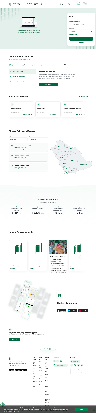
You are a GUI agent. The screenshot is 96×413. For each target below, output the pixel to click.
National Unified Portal (46, 369)
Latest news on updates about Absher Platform (20, 235)
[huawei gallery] (83, 310)
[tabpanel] (48, 77)
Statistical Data (35, 382)
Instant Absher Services (21, 56)
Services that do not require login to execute (19, 59)
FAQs (40, 372)
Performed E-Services (37, 208)
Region (10, 136)
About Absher (19, 4)
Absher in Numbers (48, 199)
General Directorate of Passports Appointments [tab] (23, 82)
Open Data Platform (46, 385)
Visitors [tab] (36, 64)
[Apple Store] (61, 310)
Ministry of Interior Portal (46, 364)
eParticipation (29, 3)
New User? (81, 42)
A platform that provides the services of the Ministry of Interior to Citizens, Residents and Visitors (18, 363)
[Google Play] (72, 310)
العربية (63, 4)
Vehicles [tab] (26, 64)
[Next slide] (80, 110)
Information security (35, 385)
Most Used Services (18, 96)
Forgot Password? (73, 34)
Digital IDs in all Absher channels (16, 208)
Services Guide (36, 4)
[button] (28, 147)
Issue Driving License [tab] (18, 71)
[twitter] (75, 365)
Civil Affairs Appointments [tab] (19, 76)
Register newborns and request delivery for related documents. (20, 111)
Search (72, 4)
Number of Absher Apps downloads (79, 208)
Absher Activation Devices (22, 131)
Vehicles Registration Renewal (72, 108)
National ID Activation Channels (41, 379)
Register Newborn (16, 108)
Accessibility (35, 379)
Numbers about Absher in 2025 (48, 202)
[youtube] (72, 365)
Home (14, 3)
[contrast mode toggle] (54, 361)
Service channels (40, 374)
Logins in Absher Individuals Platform (58, 208)
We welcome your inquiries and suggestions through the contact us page (21, 334)
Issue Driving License (47, 70)
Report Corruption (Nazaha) (41, 368)
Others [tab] (66, 64)
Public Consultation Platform (47, 394)
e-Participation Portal (47, 389)
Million (20, 213)
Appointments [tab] (15, 64)
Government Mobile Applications (47, 404)
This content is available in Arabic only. (17, 267)
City (30, 136)
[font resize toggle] (57, 361)
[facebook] (78, 365)
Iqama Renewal (41, 108)
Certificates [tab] (46, 64)
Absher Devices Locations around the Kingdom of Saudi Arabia (24, 134)
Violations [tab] (57, 64)
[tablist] (48, 64)
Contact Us (14, 339)
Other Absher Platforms (48, 4)
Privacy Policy (34, 366)
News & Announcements (21, 232)
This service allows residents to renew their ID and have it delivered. (48, 111)
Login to (46, 349)
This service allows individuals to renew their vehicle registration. (73, 111)
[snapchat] (82, 365)
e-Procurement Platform (47, 399)
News (34, 373)
